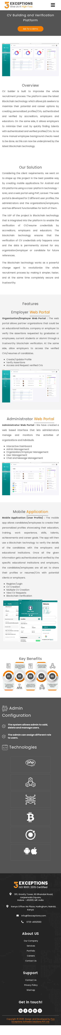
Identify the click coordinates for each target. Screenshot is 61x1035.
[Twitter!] (30, 1010)
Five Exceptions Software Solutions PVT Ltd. (33, 1020)
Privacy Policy (31, 985)
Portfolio (31, 950)
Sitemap (31, 990)
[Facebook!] (25, 1010)
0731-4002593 (34, 921)
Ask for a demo (30, 28)
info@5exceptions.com (33, 915)
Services (31, 945)
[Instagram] (40, 1010)
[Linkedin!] (35, 1010)
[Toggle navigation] (53, 6)
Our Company (31, 940)
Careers (31, 955)
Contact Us (30, 960)
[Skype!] (20, 1010)
